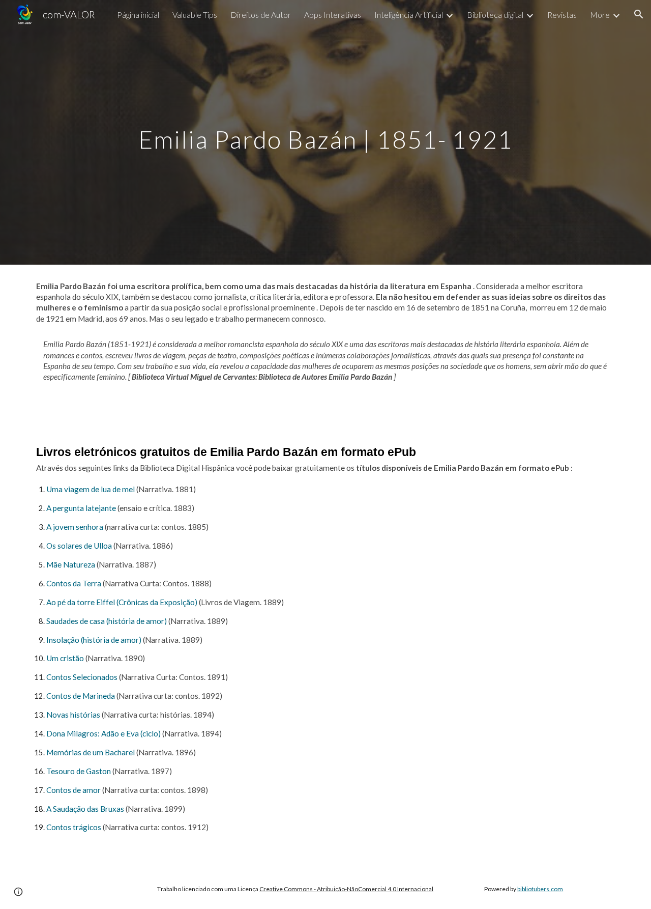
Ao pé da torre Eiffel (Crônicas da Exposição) (121, 602)
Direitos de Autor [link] (260, 14)
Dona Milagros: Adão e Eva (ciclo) (103, 733)
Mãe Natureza (70, 564)
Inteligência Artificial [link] (408, 14)
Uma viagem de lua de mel (90, 489)
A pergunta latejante (81, 508)
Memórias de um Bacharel (90, 752)
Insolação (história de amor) (93, 639)
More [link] (600, 14)
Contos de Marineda (80, 695)
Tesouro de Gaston (78, 771)
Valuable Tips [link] (194, 14)
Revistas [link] (562, 14)
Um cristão (65, 658)
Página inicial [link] (138, 14)
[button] (639, 14)
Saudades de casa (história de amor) (106, 621)
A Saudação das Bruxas (85, 808)
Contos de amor (73, 789)
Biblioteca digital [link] (495, 14)
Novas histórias (73, 714)
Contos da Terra (73, 583)
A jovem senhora (74, 526)
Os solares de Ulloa (79, 545)
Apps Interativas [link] (332, 14)
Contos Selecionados (81, 676)
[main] (325, 132)
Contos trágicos (73, 827)
